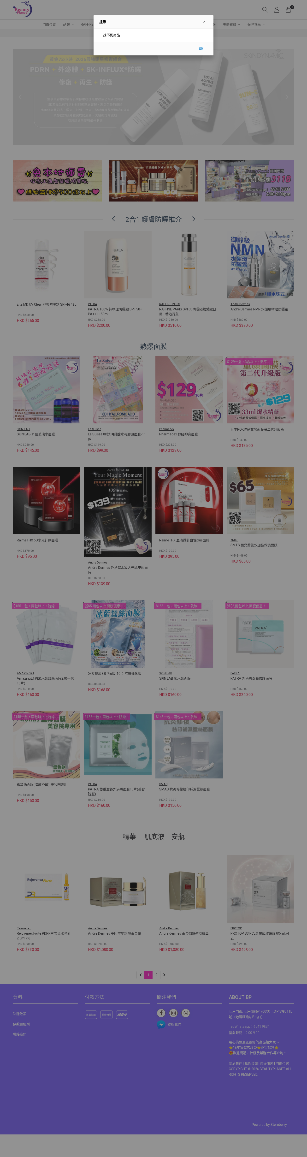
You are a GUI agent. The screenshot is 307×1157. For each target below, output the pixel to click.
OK (201, 49)
